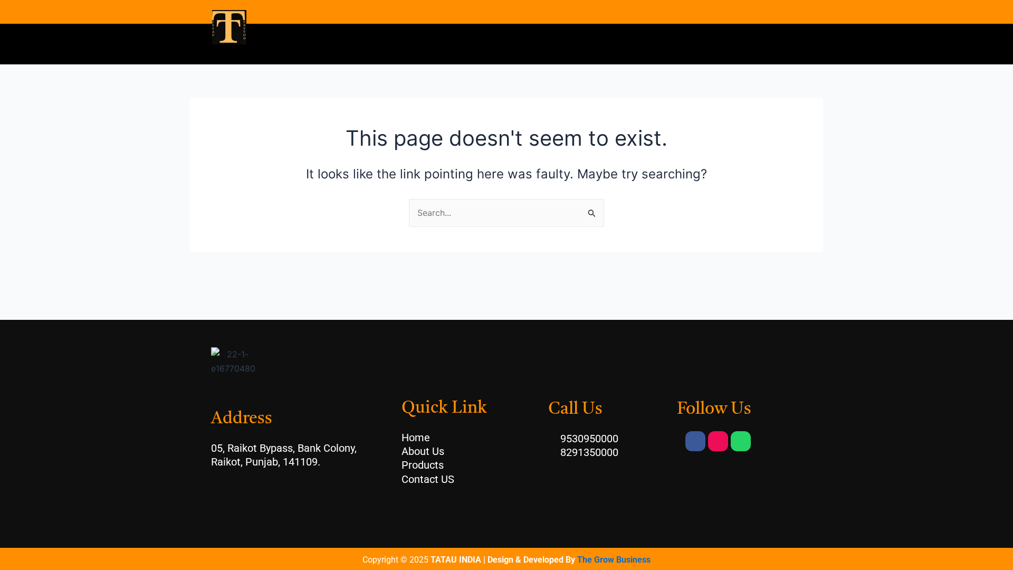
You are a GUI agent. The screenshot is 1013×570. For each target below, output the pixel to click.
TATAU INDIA (456, 560)
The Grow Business (614, 560)
